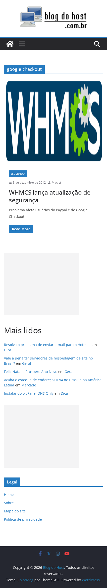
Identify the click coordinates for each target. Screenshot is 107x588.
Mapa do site (15, 511)
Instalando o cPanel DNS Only (29, 393)
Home (9, 494)
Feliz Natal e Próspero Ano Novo (30, 371)
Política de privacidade (23, 519)
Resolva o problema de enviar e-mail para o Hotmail (47, 344)
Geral (26, 363)
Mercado (28, 385)
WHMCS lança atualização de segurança (50, 196)
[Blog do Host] (10, 44)
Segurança (18, 173)
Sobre (9, 502)
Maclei (56, 182)
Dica (7, 350)
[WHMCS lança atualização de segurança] (53, 121)
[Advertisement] (41, 284)
